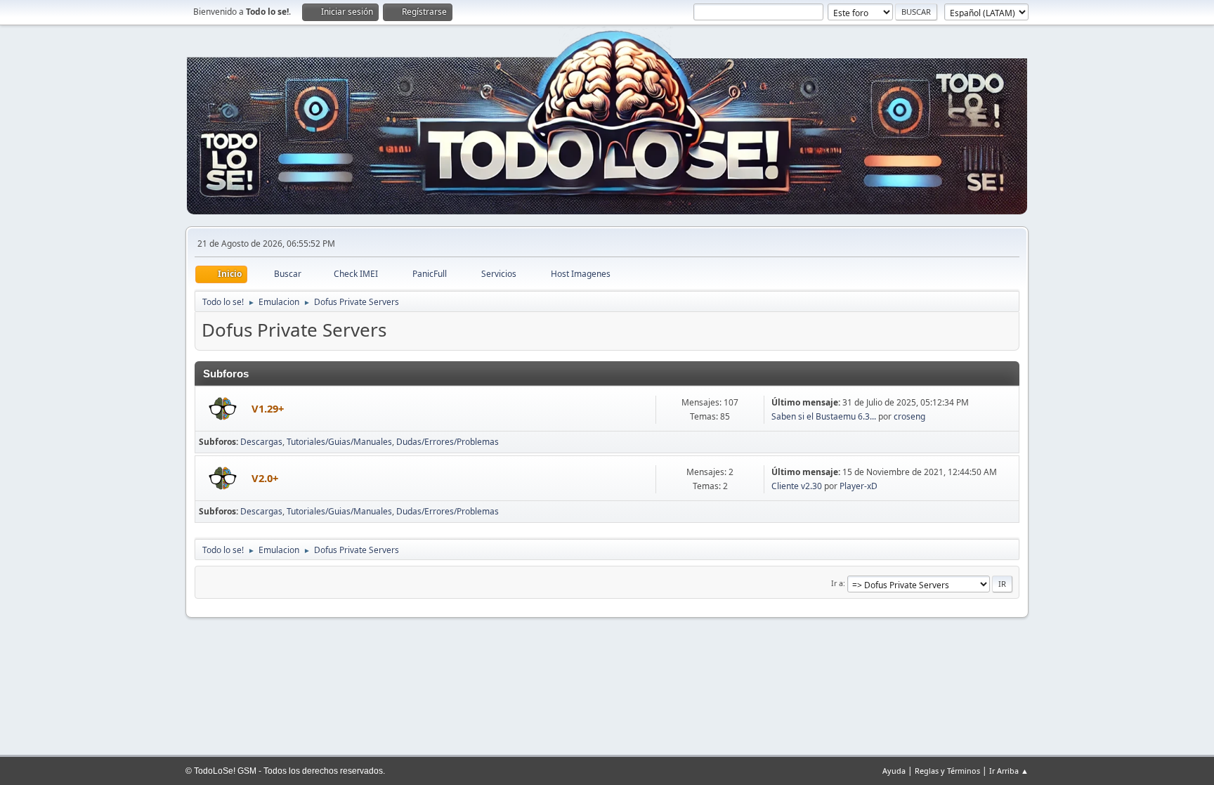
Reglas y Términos (947, 770)
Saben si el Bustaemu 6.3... (823, 416)
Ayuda (894, 770)
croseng (909, 416)
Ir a (837, 583)
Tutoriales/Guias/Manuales (339, 442)
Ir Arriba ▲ (1009, 770)
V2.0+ (265, 478)
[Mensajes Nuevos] (224, 410)
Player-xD (858, 486)
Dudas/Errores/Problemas (447, 442)
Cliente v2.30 (796, 486)
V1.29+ (268, 408)
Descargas (261, 442)
